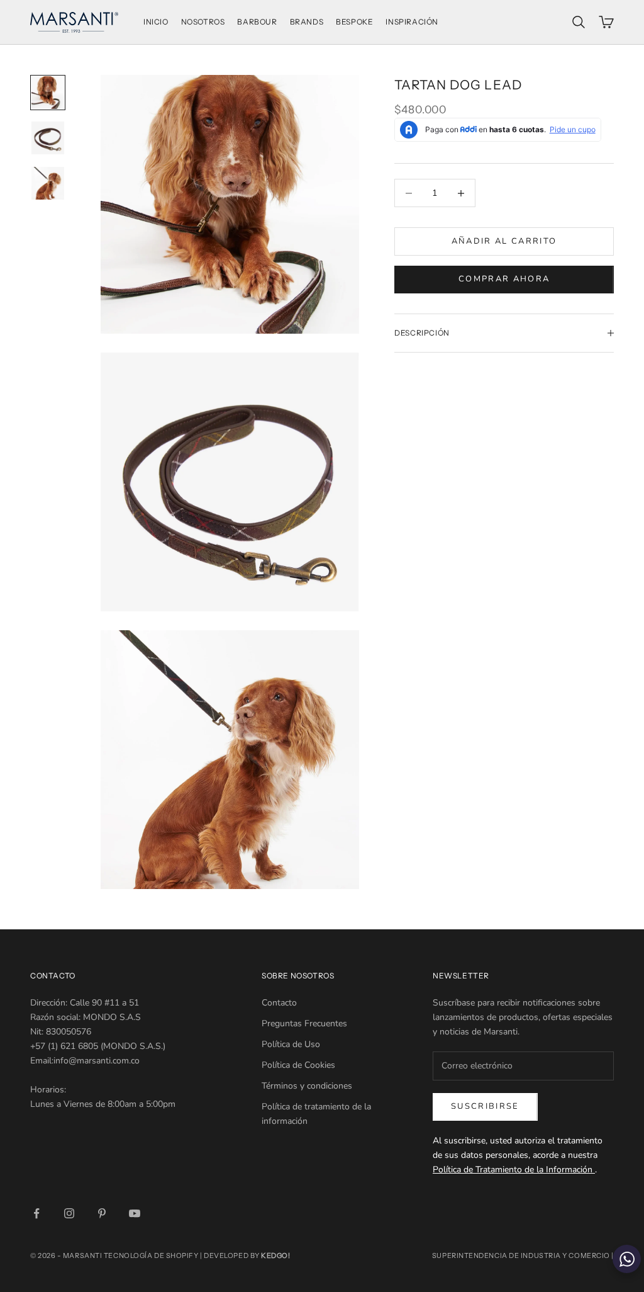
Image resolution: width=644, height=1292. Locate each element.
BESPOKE (354, 21)
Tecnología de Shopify (151, 1255)
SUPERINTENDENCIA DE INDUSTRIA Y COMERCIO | (523, 1255)
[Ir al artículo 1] (47, 92)
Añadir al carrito (504, 241)
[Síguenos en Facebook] (36, 1213)
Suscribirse (485, 1106)
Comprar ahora (504, 279)
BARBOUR (257, 21)
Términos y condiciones (307, 1086)
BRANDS (307, 21)
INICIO (156, 21)
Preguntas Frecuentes (304, 1023)
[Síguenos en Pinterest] (102, 1213)
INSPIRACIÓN (412, 21)
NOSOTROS (203, 21)
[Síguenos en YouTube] (134, 1213)
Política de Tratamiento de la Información (514, 1170)
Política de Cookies (298, 1065)
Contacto (279, 1003)
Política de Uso (291, 1044)
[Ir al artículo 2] (47, 138)
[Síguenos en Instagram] (69, 1213)
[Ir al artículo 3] (47, 183)
